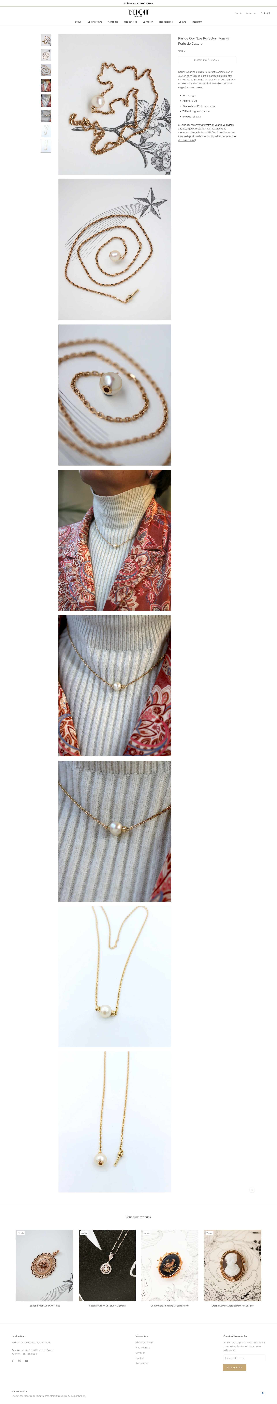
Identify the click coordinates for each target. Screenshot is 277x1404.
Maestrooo (29, 1396)
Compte (238, 13)
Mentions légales (145, 1342)
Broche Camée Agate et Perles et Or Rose (233, 1305)
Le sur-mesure (94, 22)
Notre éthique (143, 1347)
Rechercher (142, 1363)
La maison (148, 22)
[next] (268, 1267)
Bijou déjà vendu (207, 60)
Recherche (251, 13)
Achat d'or (113, 22)
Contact (140, 1358)
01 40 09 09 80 (146, 3)
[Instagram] (19, 1361)
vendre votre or (205, 125)
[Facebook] (13, 1361)
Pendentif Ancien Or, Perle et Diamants (107, 1305)
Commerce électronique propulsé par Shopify (61, 1396)
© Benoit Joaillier (19, 1392)
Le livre (182, 22)
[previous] (9, 1267)
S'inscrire (234, 1367)
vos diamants (193, 132)
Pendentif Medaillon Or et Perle (44, 1305)
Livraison (140, 1352)
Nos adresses (166, 22)
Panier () (265, 13)
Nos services (130, 22)
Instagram (197, 22)
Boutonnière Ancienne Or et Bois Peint (170, 1305)
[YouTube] (26, 1361)
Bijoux (78, 22)
